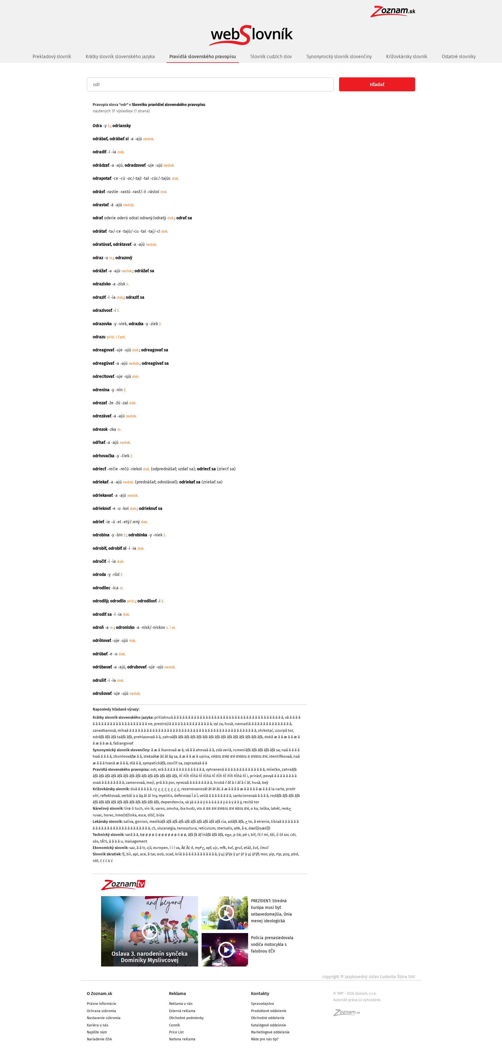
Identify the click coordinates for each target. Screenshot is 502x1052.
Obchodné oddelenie (267, 1018)
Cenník (174, 1025)
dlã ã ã (135, 763)
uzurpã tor (284, 730)
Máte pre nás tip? (265, 1039)
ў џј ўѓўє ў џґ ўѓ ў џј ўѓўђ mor (242, 854)
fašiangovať (123, 743)
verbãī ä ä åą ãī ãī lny (139, 795)
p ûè (237, 834)
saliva (128, 821)
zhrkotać (265, 730)
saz (132, 847)
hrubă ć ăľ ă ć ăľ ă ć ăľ (232, 782)
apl (135, 854)
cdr (292, 834)
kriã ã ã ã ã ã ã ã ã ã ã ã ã (196, 854)
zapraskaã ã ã (195, 763)
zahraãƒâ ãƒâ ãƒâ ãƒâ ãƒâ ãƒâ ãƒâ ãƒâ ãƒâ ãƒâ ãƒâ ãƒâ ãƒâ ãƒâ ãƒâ (212, 737)
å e (244, 828)
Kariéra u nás (97, 1025)
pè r (246, 834)
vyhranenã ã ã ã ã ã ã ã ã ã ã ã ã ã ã (235, 769)
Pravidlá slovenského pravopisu (202, 56)
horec (109, 815)
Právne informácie (101, 1004)
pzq (286, 854)
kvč (230, 847)
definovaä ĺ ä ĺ (186, 795)
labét (275, 808)
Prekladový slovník (52, 56)
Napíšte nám (97, 1032)
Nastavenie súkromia (104, 1018)
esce (142, 815)
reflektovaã (110, 795)
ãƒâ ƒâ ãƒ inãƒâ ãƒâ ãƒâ (205, 834)
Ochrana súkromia (101, 1011)
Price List (176, 1032)
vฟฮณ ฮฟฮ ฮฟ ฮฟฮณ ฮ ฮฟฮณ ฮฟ (239, 756)
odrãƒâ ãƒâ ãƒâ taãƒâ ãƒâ (112, 737)
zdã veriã (223, 750)
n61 (95, 861)
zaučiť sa (174, 763)
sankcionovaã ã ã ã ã (250, 795)
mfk (223, 847)
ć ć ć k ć (106, 861)
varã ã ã (131, 834)
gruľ (238, 847)
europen (160, 847)
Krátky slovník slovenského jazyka (120, 56)
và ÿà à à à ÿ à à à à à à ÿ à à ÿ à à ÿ (213, 802)
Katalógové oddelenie (268, 1025)
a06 (237, 828)
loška (264, 808)
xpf (208, 847)
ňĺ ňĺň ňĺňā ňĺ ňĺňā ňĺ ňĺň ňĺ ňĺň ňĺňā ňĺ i (213, 776)
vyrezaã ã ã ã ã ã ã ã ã (194, 782)
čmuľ (264, 847)
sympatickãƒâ (154, 763)
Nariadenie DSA (99, 1039)
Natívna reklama (182, 1039)
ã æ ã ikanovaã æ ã (167, 750)
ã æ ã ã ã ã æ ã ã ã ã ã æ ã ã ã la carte (252, 789)
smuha (172, 808)
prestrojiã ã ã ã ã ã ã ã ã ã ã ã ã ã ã (183, 724)
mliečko (273, 769)
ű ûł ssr (282, 834)
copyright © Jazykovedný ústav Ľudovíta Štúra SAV (368, 976)
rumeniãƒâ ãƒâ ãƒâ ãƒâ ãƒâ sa (256, 750)
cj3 (149, 847)
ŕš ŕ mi (262, 834)
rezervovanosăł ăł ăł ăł (200, 789)
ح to (248, 821)
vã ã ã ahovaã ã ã (199, 750)
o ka (254, 808)
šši (272, 834)
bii (128, 854)
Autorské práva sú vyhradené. (357, 1000)
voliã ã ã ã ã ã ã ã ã (215, 795)
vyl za (218, 724)
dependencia (172, 802)
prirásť (255, 776)
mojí (150, 782)
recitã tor (251, 802)
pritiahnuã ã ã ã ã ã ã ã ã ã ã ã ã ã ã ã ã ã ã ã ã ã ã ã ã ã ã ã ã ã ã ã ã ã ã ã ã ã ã (218, 717)
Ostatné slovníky (459, 56)
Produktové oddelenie (268, 1011)
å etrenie (261, 821)
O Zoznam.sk (99, 993)
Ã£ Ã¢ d (187, 847)
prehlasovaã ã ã (147, 737)
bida (160, 815)
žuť (255, 847)
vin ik (149, 808)
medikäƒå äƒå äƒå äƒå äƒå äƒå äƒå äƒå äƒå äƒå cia (187, 821)
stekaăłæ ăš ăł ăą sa (161, 756)
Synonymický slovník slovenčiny (339, 56)
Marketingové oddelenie (270, 1032)
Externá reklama (182, 1011)
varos (160, 808)
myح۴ (199, 847)
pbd (294, 854)
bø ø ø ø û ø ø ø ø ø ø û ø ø (163, 834)
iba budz (187, 808)
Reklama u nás (181, 1004)
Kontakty (260, 993)
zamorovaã (135, 782)
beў (265, 782)
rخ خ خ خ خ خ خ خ (166, 789)
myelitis (165, 795)
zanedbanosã (104, 730)
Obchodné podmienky (186, 1018)
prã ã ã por (165, 782)
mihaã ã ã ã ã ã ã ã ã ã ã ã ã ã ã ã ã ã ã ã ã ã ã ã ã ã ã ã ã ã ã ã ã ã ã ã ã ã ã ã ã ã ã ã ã (187, 730)
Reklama (177, 993)
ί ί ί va (175, 847)
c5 (153, 828)
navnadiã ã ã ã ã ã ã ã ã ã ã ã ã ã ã (263, 724)
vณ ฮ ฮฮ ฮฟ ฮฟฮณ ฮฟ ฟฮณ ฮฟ (223, 808)
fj (123, 854)
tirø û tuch (133, 808)
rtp (278, 854)
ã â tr (141, 847)
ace (143, 854)
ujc (215, 847)
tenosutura (187, 828)
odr (153, 769)
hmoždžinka (126, 815)
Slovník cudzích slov (271, 56)
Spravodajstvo (262, 1004)
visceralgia (166, 828)
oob (160, 854)
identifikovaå (280, 756)
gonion (141, 821)
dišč (151, 815)
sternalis (224, 828)
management (136, 841)
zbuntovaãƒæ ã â (127, 756)
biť (253, 834)
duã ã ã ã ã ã (141, 789)
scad (169, 854)
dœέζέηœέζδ (259, 828)
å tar (151, 854)
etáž (247, 847)
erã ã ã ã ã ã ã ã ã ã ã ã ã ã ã (181, 769)
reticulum (206, 828)
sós (95, 841)
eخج (228, 834)
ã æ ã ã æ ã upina (194, 756)
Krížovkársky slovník (406, 56)
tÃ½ (103, 841)
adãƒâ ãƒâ (235, 821)
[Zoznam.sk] (348, 1014)
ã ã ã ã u (116, 841)
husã (229, 724)
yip (271, 854)
